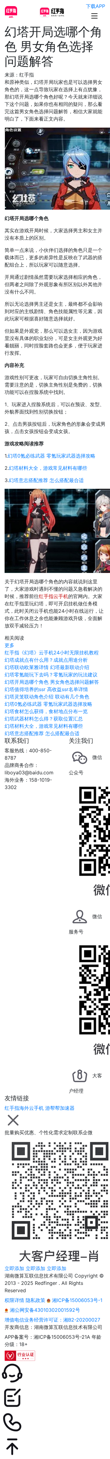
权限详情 (14, 1300)
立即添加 (14, 1268)
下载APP (95, 6)
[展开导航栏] (94, 16)
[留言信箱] (55, 1398)
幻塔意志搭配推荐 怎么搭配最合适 (46, 480)
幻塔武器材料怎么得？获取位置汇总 (44, 719)
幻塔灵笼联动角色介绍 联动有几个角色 (47, 697)
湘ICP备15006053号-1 (76, 1300)
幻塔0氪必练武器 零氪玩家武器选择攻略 (51, 456)
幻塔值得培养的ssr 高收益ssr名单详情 (46, 689)
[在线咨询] (55, 1373)
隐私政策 (35, 1300)
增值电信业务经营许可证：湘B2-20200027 (52, 1320)
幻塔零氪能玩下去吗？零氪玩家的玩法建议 (51, 675)
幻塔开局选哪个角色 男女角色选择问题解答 (52, 682)
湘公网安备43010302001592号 (44, 1310)
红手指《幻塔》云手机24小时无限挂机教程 (52, 652)
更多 (9, 645)
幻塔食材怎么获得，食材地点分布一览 (46, 711)
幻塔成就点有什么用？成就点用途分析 (46, 660)
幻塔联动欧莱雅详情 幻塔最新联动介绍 (47, 667)
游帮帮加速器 (60, 1108)
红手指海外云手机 (24, 1108)
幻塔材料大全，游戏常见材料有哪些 (48, 468)
